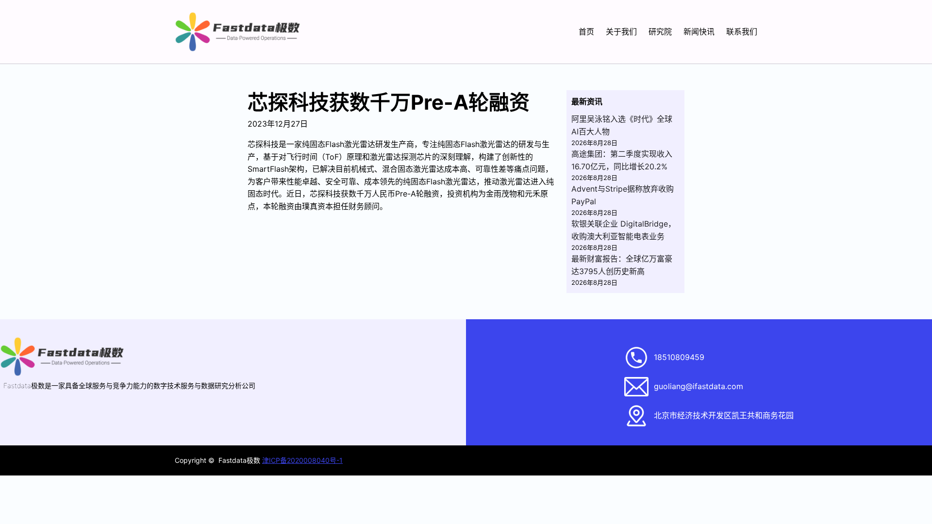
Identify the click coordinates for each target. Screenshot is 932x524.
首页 (586, 31)
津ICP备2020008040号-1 (302, 460)
